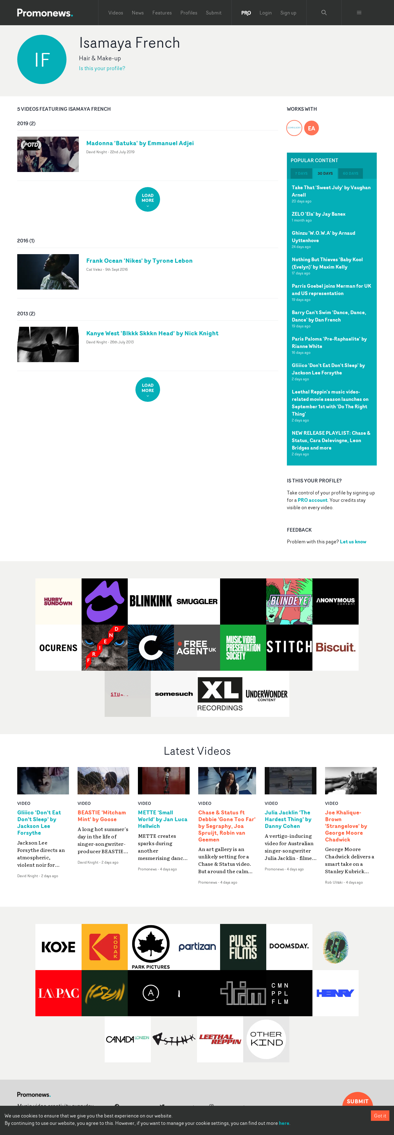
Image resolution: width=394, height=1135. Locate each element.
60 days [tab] (350, 173)
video (23, 803)
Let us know (353, 541)
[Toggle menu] (359, 12)
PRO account (313, 500)
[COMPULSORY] (294, 124)
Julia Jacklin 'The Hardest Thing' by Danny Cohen (288, 819)
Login (265, 12)
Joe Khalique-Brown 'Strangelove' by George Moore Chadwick (346, 826)
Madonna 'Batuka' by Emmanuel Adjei (140, 143)
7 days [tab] (301, 173)
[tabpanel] (332, 322)
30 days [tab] (325, 173)
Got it (380, 1115)
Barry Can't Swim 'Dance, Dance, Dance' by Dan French (329, 316)
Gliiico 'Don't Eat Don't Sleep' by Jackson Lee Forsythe (328, 369)
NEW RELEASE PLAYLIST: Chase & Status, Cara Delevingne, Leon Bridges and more (331, 440)
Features (162, 12)
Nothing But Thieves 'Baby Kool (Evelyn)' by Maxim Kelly (327, 263)
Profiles (188, 12)
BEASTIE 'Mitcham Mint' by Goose (102, 816)
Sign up (288, 12)
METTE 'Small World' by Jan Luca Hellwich (162, 819)
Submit (214, 12)
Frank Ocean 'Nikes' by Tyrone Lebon (139, 260)
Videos (115, 12)
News (138, 12)
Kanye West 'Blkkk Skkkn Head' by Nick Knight (152, 333)
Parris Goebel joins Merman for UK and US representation (331, 289)
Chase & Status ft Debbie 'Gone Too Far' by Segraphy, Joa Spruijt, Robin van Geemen (226, 826)
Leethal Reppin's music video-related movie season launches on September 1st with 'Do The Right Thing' (330, 403)
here (284, 1123)
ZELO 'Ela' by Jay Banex (318, 214)
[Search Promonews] (324, 12)
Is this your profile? (102, 68)
